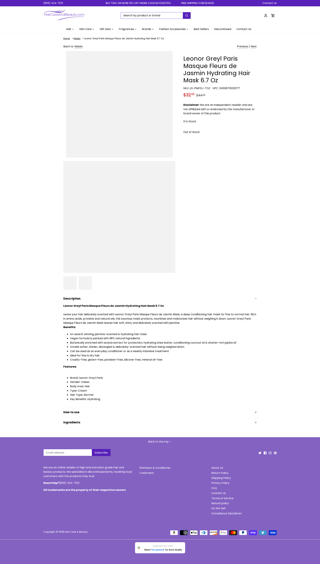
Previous (242, 46)
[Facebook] (265, 453)
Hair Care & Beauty (76, 532)
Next (254, 46)
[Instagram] (270, 453)
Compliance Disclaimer (226, 513)
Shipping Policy (221, 478)
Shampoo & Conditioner (155, 468)
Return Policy (219, 473)
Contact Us (269, 3)
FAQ (214, 488)
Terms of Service (222, 498)
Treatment (146, 473)
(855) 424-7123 (53, 3)
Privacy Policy (220, 483)
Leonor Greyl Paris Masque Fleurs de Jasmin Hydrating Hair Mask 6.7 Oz (124, 38)
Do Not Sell (218, 508)
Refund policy (220, 503)
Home (66, 38)
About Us (217, 468)
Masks (77, 38)
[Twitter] (259, 453)
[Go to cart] (273, 15)
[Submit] (186, 15)
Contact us (218, 493)
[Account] (265, 15)
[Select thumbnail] (70, 283)
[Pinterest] (275, 453)
